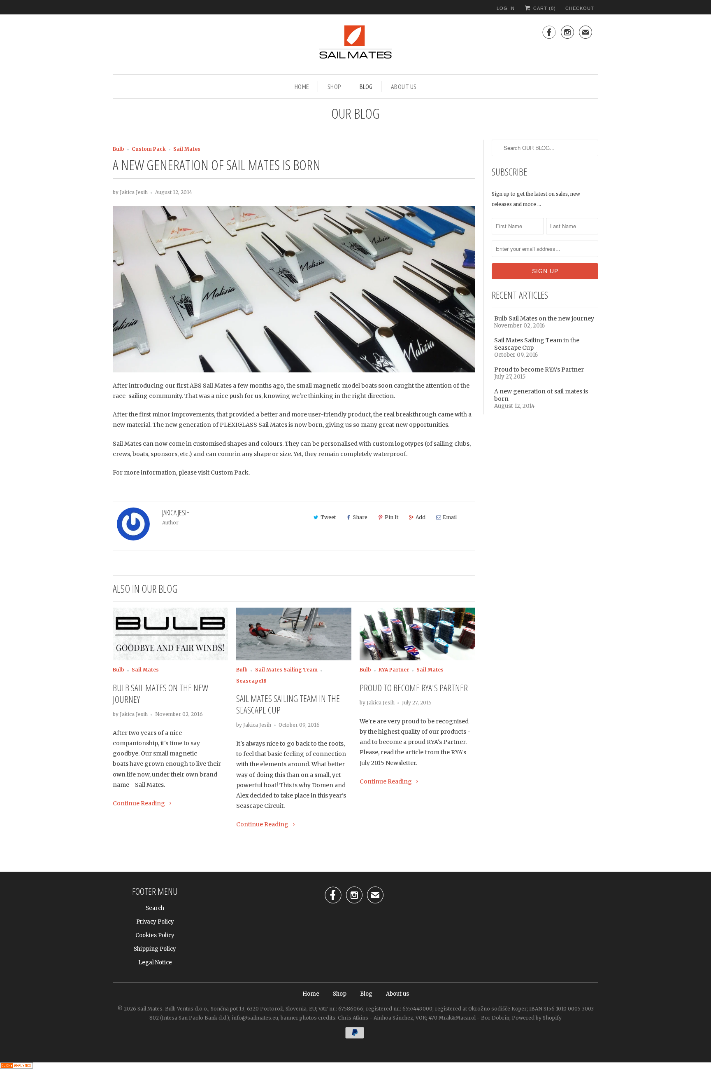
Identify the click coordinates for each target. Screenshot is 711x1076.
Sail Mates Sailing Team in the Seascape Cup (288, 704)
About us (404, 86)
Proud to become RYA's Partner (414, 687)
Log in (506, 8)
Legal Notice (155, 962)
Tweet (328, 517)
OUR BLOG (355, 113)
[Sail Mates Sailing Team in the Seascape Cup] (293, 634)
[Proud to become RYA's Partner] (417, 634)
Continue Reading (139, 803)
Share (360, 517)
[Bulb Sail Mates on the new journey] (170, 634)
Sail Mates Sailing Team (286, 670)
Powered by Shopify (537, 1018)
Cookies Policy (154, 935)
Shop (335, 86)
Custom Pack (149, 149)
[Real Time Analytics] (16, 1070)
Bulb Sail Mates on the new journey (160, 693)
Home (302, 86)
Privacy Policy (155, 921)
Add (420, 517)
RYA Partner (394, 670)
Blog (366, 86)
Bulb (118, 149)
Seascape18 (251, 681)
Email (450, 517)
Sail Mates (186, 149)
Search (155, 908)
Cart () (544, 8)
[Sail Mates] (355, 45)
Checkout (579, 8)
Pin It (391, 517)
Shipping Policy (155, 948)
